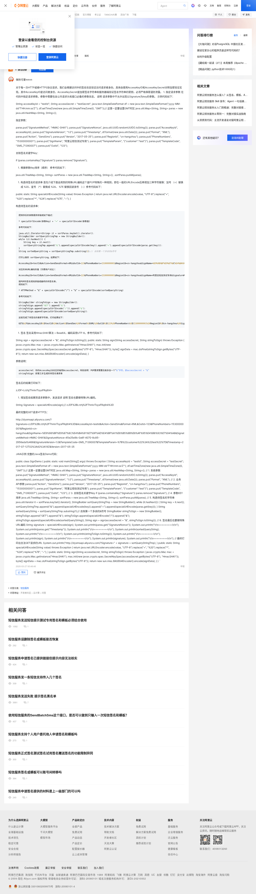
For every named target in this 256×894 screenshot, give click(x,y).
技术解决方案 (111, 826)
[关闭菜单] (5, 5)
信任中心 (173, 854)
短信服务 (25, 588)
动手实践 (75, 14)
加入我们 (99, 867)
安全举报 (66, 867)
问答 (44, 592)
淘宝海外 (201, 874)
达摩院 (190, 874)
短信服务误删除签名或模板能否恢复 (33, 639)
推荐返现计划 (143, 843)
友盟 (159, 874)
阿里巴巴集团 (16, 874)
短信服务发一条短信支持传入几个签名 (35, 677)
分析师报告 (14, 854)
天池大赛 (109, 843)
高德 (147, 874)
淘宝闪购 (224, 874)
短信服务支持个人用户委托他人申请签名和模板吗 (42, 734)
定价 (75, 5)
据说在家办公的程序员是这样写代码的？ (219, 50)
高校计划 (141, 837)
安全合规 (13, 848)
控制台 (227, 5)
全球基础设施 (16, 832)
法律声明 (13, 867)
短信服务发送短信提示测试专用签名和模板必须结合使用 (47, 620)
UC (153, 874)
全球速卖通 (62, 874)
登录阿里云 (52, 57)
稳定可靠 (13, 843)
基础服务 (173, 826)
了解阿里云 (115, 5)
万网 (140, 874)
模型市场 (45, 837)
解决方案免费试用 (146, 832)
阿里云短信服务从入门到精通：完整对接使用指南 (224, 107)
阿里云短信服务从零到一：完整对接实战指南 (221, 113)
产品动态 (77, 837)
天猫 (51, 874)
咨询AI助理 (237, 137)
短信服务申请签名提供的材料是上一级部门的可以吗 (44, 791)
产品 (45, 5)
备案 (219, 5)
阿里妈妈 (110, 874)
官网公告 (173, 843)
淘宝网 (29, 874)
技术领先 (13, 837)
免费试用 (77, 832)
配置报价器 (78, 848)
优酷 (166, 874)
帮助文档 (109, 832)
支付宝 (181, 874)
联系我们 (83, 867)
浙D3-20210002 (136, 878)
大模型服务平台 (49, 826)
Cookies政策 (32, 867)
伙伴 (94, 5)
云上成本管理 (79, 854)
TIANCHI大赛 (110, 14)
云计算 (36, 592)
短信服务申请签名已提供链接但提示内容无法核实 (42, 658)
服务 (102, 5)
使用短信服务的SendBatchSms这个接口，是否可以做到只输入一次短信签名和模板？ (68, 715)
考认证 (98, 14)
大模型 (35, 5)
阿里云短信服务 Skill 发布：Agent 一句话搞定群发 (224, 101)
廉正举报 (50, 867)
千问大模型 (46, 832)
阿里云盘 (213, 874)
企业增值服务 (175, 832)
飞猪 (119, 874)
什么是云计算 (16, 826)
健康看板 (173, 848)
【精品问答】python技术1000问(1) (216, 69)
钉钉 (172, 874)
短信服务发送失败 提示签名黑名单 (32, 696)
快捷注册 (22, 57)
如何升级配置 (204, 56)
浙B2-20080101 (88, 878)
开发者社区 (26, 592)
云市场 (84, 5)
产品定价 (77, 843)
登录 (248, 5)
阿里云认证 (110, 848)
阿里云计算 (129, 874)
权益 (66, 5)
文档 (212, 5)
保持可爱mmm (24, 79)
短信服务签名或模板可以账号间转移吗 (35, 772)
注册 (236, 5)
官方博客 (87, 14)
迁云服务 (173, 837)
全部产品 (77, 826)
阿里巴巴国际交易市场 (82, 874)
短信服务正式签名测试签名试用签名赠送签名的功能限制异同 (50, 753)
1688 (100, 874)
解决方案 (56, 5)
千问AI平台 (41, 874)
